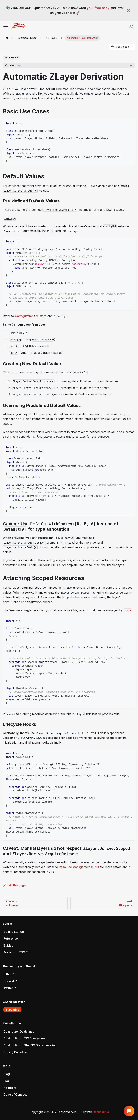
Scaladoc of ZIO (14, 952)
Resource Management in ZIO (79, 867)
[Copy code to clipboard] (131, 123)
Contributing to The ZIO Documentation (29, 1045)
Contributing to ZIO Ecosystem (24, 1038)
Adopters (9, 1088)
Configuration (24, 316)
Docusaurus (101, 1112)
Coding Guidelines (15, 1052)
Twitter (8, 988)
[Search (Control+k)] (131, 26)
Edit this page (16, 885)
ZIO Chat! (129, 1111)
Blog (6, 1074)
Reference (10, 938)
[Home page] (6, 38)
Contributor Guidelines (18, 1031)
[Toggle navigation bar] (5, 26)
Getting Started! (14, 931)
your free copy (98, 8)
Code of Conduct (15, 1094)
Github (7, 974)
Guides (8, 945)
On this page (13, 65)
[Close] (128, 10)
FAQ (6, 1081)
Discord (8, 981)
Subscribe (12, 1009)
